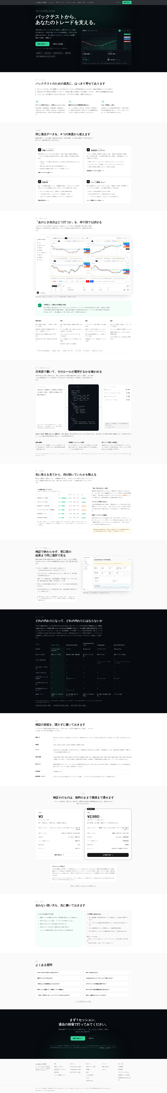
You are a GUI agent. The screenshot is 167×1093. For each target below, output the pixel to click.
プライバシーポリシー (124, 1072)
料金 (84, 2)
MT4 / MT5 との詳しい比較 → (79, 705)
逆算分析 (56, 1072)
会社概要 (120, 1066)
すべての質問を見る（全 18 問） (83, 1001)
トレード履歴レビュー (59, 1075)
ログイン (118, 2)
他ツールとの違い (71, 2)
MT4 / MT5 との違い (75, 1072)
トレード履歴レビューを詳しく (95, 200)
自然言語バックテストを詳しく (95, 170)
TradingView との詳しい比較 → (61, 705)
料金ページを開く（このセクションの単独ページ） (84, 886)
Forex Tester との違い (75, 1066)
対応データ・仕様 (90, 1066)
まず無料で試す (107, 855)
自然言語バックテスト (59, 1069)
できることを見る (58, 44)
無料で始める (127, 2)
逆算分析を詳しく (42, 200)
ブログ (88, 1078)
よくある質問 (90, 2)
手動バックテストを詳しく (45, 172)
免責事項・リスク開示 (105, 1047)
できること (51, 2)
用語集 (79, 2)
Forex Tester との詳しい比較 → (43, 705)
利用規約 (120, 1069)
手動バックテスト (60, 2)
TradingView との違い (75, 1069)
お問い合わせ (89, 1080)
